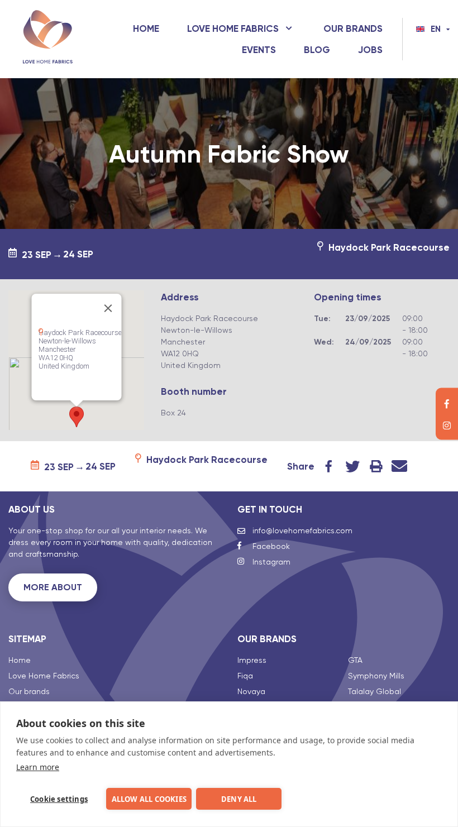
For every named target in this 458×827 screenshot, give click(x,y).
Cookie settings (59, 799)
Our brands (353, 28)
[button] (76, 417)
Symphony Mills (376, 675)
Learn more (37, 767)
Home (146, 28)
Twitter (352, 466)
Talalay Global (374, 691)
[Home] (47, 39)
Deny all (239, 799)
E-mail (399, 466)
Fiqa (245, 675)
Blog (317, 49)
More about (52, 587)
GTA (355, 660)
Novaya (251, 691)
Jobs (370, 49)
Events (259, 49)
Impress (251, 660)
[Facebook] (447, 402)
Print (376, 466)
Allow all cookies (149, 799)
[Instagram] (447, 424)
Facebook (329, 466)
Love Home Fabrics (233, 28)
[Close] (107, 308)
